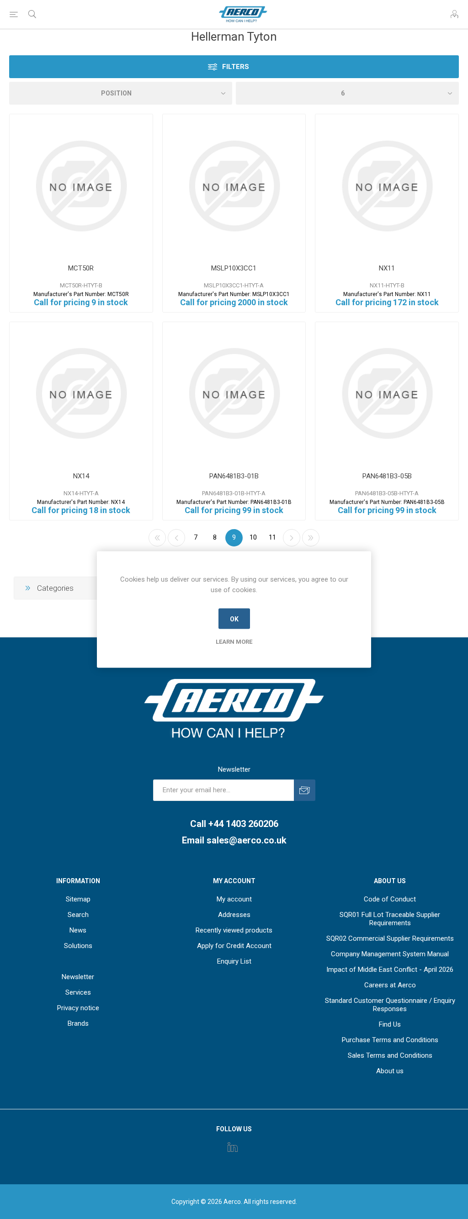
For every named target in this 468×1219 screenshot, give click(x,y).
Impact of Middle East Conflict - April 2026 (389, 969)
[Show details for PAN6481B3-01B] (234, 393)
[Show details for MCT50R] (81, 185)
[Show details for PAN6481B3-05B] (386, 393)
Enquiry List (234, 961)
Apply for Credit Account (234, 946)
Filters (235, 67)
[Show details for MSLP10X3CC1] (234, 185)
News (77, 930)
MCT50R (81, 268)
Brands (78, 1023)
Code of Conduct (390, 899)
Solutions (78, 946)
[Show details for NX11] (386, 185)
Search (78, 915)
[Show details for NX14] (81, 393)
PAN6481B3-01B (234, 476)
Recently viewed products (234, 930)
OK (234, 618)
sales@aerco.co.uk (247, 840)
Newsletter (78, 977)
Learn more (234, 641)
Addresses (234, 915)
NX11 (387, 268)
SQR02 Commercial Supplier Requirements (390, 938)
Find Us (390, 1024)
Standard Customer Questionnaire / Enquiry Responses (390, 1004)
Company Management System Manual (390, 954)
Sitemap (78, 899)
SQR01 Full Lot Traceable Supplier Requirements (390, 919)
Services (78, 992)
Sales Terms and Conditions (390, 1055)
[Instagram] (232, 1147)
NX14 (81, 476)
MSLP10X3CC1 (233, 268)
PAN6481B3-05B (387, 476)
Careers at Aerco (390, 985)
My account (234, 899)
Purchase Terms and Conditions (390, 1040)
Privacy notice (78, 1008)
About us (390, 1071)
